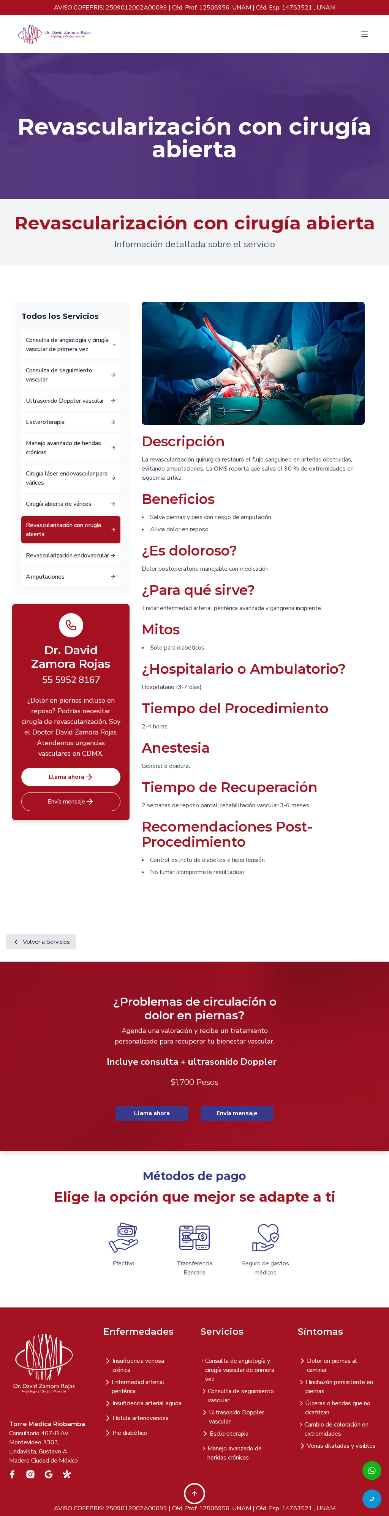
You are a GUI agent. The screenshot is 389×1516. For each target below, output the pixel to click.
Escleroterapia (229, 1434)
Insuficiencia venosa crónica (138, 1365)
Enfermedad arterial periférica (138, 1386)
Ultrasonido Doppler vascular (236, 1417)
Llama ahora (66, 777)
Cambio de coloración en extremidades (336, 1429)
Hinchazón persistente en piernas (339, 1386)
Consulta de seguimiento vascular (241, 1396)
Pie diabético (129, 1433)
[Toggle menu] (363, 34)
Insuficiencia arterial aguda (147, 1403)
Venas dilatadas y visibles (341, 1446)
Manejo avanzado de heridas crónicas (234, 1453)
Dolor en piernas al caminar (332, 1365)
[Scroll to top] (194, 1494)
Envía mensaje (66, 801)
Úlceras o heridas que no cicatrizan (337, 1408)
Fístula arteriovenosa (140, 1418)
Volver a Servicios (46, 942)
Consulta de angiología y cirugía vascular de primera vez (239, 1370)
